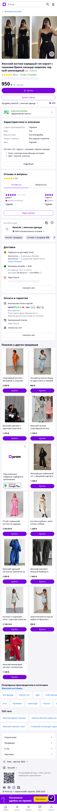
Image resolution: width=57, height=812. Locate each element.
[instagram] (13, 787)
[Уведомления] (53, 4)
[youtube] (4, 787)
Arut (5, 703)
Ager (38, 695)
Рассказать (41, 799)
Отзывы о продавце (38, 237)
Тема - (13, 761)
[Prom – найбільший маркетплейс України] (4, 4)
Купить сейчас (28, 97)
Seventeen (17, 703)
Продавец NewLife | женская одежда (18, 103)
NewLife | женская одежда (27, 227)
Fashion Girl (24, 695)
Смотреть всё (28, 288)
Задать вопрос (28, 213)
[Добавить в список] (51, 54)
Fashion (46, 703)
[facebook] (9, 787)
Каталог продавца (13, 237)
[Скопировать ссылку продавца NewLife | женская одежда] (46, 223)
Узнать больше (15, 261)
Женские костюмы (12, 688)
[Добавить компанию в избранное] (52, 223)
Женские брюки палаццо (14, 718)
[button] (28, 90)
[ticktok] (18, 787)
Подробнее (28, 164)
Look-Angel (33, 703)
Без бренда (8, 695)
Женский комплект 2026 (14, 726)
